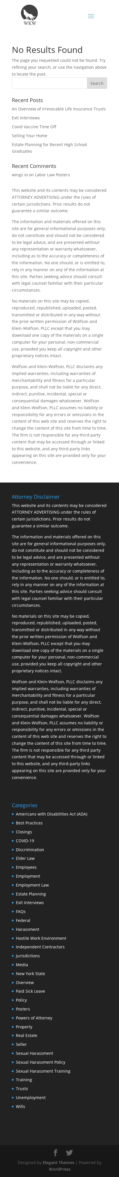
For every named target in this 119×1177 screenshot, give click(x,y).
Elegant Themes (58, 1162)
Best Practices (29, 823)
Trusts (22, 1088)
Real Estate (26, 1035)
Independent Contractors (40, 947)
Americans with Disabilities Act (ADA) (51, 814)
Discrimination (30, 849)
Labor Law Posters (52, 174)
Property (24, 1026)
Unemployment (31, 1097)
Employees (26, 867)
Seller (21, 1044)
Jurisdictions (28, 955)
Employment (28, 876)
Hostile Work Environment (41, 938)
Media (22, 964)
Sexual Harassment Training (43, 1071)
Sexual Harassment (34, 1053)
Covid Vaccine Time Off (34, 126)
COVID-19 (25, 840)
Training (24, 1079)
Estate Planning (31, 894)
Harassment (27, 929)
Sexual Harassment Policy (40, 1062)
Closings (24, 832)
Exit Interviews (26, 117)
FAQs (21, 911)
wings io (20, 174)
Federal (23, 920)
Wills (20, 1106)
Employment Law (32, 885)
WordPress (59, 1169)
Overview (25, 982)
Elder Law (25, 858)
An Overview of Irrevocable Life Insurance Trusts (59, 109)
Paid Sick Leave (30, 991)
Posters (23, 1009)
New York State (30, 973)
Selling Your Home (29, 135)
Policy (21, 1000)
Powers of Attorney (34, 1018)
